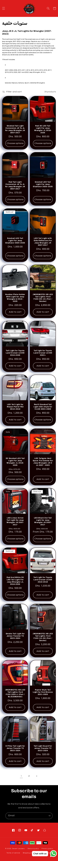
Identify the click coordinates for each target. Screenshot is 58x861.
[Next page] (37, 776)
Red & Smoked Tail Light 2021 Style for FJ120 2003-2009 (43, 407)
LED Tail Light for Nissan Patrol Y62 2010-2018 (15, 407)
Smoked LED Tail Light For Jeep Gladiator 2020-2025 (43, 184)
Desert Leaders (18, 848)
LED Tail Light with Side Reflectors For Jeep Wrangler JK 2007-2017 (43, 241)
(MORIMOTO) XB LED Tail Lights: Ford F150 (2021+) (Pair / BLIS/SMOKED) (15, 693)
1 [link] (21, 776)
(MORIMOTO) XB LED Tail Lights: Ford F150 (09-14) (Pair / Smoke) (43, 297)
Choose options (15, 143)
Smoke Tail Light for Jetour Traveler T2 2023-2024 (15, 636)
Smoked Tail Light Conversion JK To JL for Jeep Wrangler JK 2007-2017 (15, 129)
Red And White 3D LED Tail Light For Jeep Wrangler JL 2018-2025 (15, 580)
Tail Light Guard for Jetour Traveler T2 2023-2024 (43, 748)
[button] (3, 8)
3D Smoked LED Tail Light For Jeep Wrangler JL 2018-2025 (15, 461)
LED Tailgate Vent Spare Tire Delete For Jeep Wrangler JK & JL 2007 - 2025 (43, 461)
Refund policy (33, 848)
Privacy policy (47, 848)
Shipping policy (29, 853)
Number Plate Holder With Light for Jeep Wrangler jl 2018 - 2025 (15, 297)
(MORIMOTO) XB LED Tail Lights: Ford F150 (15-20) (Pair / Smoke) (43, 637)
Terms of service (13, 853)
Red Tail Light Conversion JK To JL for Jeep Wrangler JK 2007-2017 (15, 185)
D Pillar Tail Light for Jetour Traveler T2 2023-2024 (15, 748)
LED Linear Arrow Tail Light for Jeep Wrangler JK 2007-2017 (15, 521)
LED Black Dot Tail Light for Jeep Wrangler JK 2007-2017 (43, 521)
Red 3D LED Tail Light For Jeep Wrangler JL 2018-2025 (43, 129)
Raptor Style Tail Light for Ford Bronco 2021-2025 (43, 692)
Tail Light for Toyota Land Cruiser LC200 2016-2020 (15, 353)
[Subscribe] (49, 815)
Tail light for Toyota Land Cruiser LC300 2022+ (42, 353)
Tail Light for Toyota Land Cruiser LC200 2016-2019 (42, 579)
